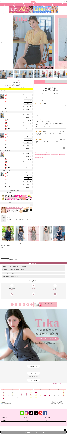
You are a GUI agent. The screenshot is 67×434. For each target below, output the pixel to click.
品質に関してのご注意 (5, 258)
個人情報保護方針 (48, 420)
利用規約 (25, 422)
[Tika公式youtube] (32, 304)
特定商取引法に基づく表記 (28, 420)
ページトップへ (65, 430)
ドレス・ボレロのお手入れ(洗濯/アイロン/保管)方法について (11, 259)
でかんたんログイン (55, 297)
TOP (1, 13)
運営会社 (3, 422)
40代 (44, 121)
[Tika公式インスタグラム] (12, 304)
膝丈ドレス (4, 13)
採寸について (3, 256)
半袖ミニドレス (42, 152)
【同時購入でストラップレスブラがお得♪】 (16, 202)
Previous (1, 42)
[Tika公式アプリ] (45, 304)
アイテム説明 (39, 81)
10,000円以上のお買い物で (12, 289)
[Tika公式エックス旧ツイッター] (20, 304)
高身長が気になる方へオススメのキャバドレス (42, 157)
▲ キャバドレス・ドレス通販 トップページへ (59, 383)
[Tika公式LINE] (24, 304)
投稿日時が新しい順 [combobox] (39, 115)
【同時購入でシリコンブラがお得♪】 (16, 190)
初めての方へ (4, 417)
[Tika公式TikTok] (28, 304)
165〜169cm (38, 121)
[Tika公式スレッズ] (16, 304)
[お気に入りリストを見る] (61, 1)
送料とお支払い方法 (27, 417)
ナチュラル (48, 121)
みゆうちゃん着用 (62, 154)
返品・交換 (4, 420)
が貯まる (33, 297)
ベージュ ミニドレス (54, 154)
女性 (42, 121)
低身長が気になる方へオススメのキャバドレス (42, 154)
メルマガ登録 (33, 380)
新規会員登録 (33, 366)
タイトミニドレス (49, 152)
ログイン (33, 373)
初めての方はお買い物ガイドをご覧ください (8, 254)
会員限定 (55, 289)
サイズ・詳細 (61, 81)
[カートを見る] (62, 1)
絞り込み (49, 115)
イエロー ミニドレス (38, 155)
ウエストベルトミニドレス (57, 152)
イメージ (50, 81)
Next (65, 42)
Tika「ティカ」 (9, 215)
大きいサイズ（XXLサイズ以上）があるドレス (50, 155)
